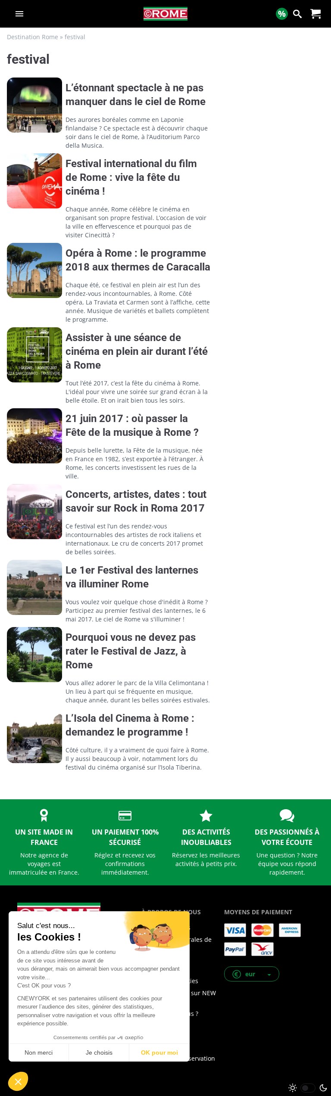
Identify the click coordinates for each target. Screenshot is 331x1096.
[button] (251, 973)
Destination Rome (32, 37)
